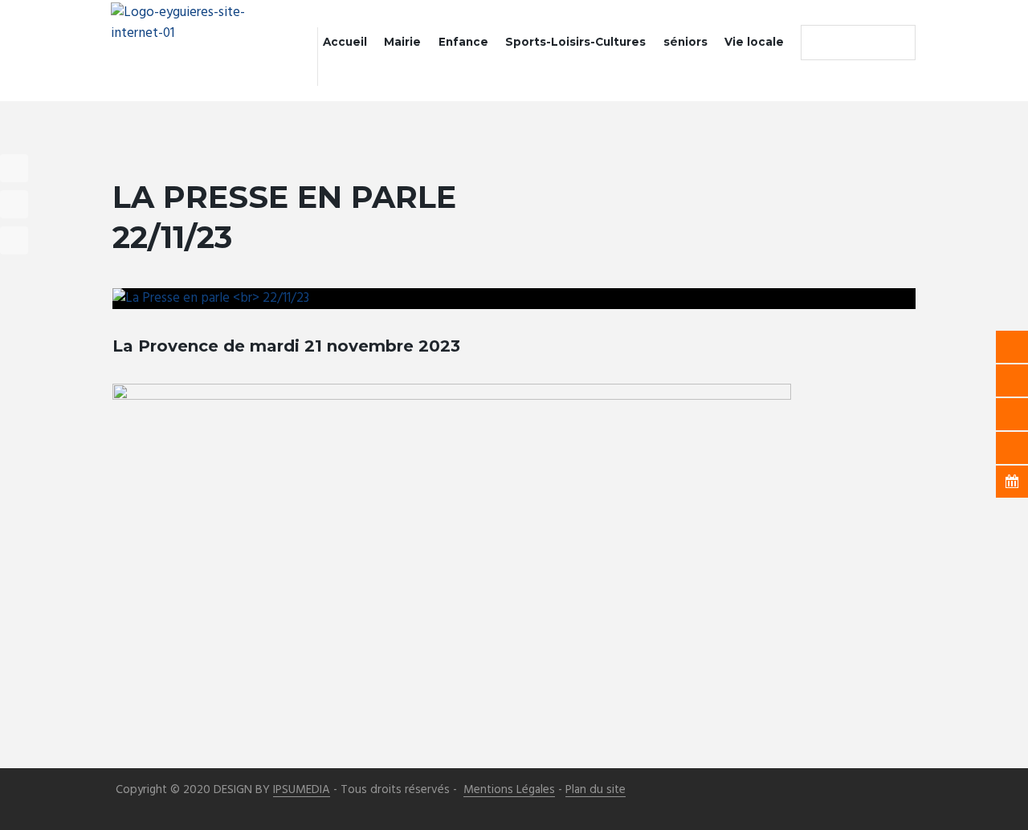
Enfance (463, 41)
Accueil (345, 41)
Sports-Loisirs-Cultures (575, 41)
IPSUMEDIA (301, 790)
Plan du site (595, 790)
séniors (685, 41)
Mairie (402, 41)
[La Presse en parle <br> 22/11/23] (514, 298)
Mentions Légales (509, 790)
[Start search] (816, 42)
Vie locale (754, 41)
